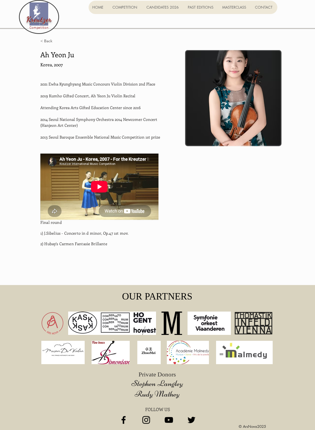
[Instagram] (146, 420)
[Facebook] (123, 420)
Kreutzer (39, 19)
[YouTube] (169, 420)
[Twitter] (191, 420)
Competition (39, 28)
